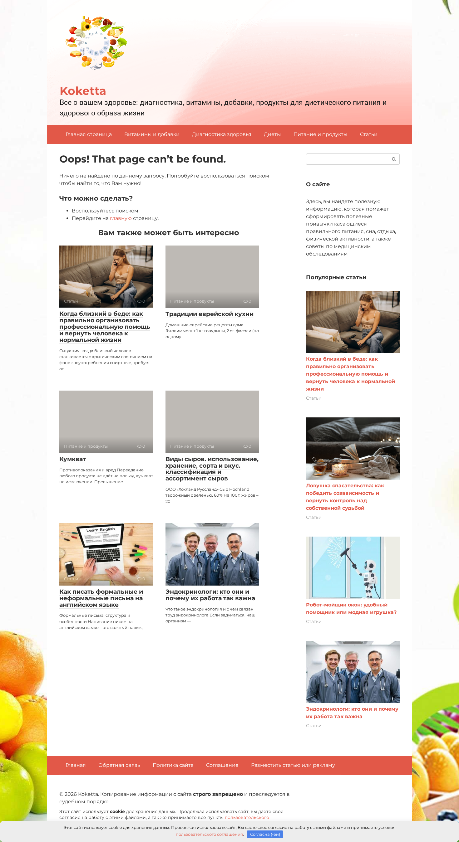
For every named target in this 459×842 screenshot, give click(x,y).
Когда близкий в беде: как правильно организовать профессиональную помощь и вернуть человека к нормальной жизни (104, 326)
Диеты (272, 134)
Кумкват (72, 459)
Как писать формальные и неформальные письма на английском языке (101, 598)
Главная (76, 765)
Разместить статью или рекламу (293, 765)
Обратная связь (119, 765)
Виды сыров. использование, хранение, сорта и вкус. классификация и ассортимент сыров (212, 468)
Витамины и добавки (152, 134)
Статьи (369, 134)
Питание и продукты (321, 134)
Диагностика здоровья (221, 134)
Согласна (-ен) (265, 834)
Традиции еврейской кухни (209, 314)
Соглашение (222, 765)
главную (121, 218)
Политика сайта (173, 765)
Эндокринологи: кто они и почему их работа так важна (210, 595)
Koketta (83, 91)
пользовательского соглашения (209, 834)
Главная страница (89, 134)
